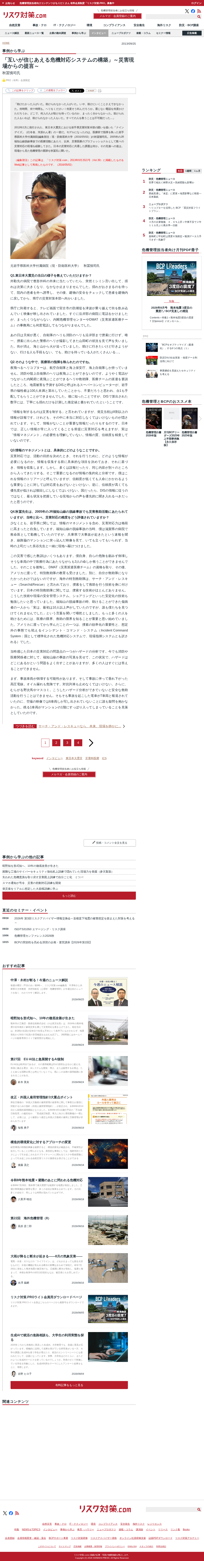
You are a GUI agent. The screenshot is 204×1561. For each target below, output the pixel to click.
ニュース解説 (12, 33)
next (91, 741)
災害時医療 (92, 758)
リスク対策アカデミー (187, 1538)
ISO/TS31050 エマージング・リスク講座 (40, 929)
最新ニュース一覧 (34, 33)
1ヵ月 (197, 171)
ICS (104, 758)
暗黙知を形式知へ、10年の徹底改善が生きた (30, 865)
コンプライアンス (114, 25)
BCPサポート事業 (58, 1538)
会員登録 (10, 1538)
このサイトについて (47, 1546)
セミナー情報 (163, 33)
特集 (16, 1529)
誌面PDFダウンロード (161, 1538)
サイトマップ (65, 1546)
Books (186, 1529)
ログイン (196, 3)
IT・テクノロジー (65, 25)
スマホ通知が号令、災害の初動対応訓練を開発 (31, 883)
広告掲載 (192, 33)
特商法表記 (161, 1546)
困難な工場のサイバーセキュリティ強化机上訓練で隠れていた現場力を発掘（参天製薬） (58, 871)
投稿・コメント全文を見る (111, 842)
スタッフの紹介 (146, 1546)
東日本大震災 (74, 758)
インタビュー (99, 33)
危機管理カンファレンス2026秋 (34, 935)
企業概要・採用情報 (93, 1546)
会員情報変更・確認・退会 (31, 1538)
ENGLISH (132, 1546)
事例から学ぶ (79, 33)
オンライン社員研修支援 (133, 1538)
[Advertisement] (69, 1448)
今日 (180, 171)
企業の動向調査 (57, 33)
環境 (89, 25)
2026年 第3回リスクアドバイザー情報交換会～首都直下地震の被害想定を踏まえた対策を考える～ (74, 920)
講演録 (139, 1529)
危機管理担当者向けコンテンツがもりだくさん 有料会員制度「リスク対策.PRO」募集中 (67, 3)
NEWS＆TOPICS (31, 1529)
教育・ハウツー (85, 1529)
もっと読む (69, 895)
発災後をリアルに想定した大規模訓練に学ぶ (30, 888)
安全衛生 (139, 25)
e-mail (91, 90)
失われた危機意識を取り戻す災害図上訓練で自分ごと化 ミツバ (42, 877)
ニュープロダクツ (121, 33)
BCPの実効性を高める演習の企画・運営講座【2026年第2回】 (53, 942)
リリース (163, 1529)
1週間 (188, 171)
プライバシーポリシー (115, 1546)
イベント (150, 1529)
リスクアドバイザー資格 (103, 1538)
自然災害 (14, 25)
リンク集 (175, 1529)
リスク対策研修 (79, 1538)
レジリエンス (154, 1524)
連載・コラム (143, 33)
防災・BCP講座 (189, 25)
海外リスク (164, 25)
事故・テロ (40, 25)
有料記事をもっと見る (69, 1385)
